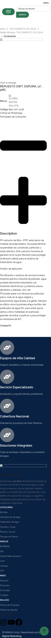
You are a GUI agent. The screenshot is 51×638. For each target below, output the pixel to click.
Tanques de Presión (9, 536)
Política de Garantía (8, 610)
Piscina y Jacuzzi (7, 532)
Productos (4, 585)
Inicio (2, 29)
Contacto (4, 595)
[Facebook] (18, 622)
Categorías (6, 507)
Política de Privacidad (9, 605)
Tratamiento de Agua (9, 522)
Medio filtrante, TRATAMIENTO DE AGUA (21, 32)
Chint (2, 561)
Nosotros (4, 580)
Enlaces (4, 600)
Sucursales (5, 590)
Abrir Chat (8, 12)
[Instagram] (3, 622)
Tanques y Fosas (7, 527)
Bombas (4, 512)
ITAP (2, 571)
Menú (3, 575)
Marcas (4, 541)
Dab (2, 551)
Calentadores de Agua (10, 517)
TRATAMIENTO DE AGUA (22, 29)
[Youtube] (11, 622)
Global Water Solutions (10, 556)
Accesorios (10, 36)
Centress (4, 566)
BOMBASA (4, 546)
